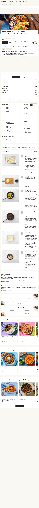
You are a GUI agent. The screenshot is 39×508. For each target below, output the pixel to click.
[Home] (1, 7)
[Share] (36, 42)
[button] (19, 104)
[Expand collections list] (19, 304)
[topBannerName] (19, 11)
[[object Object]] (33, 42)
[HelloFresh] (3, 1)
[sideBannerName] (19, 65)
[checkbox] (2, 35)
